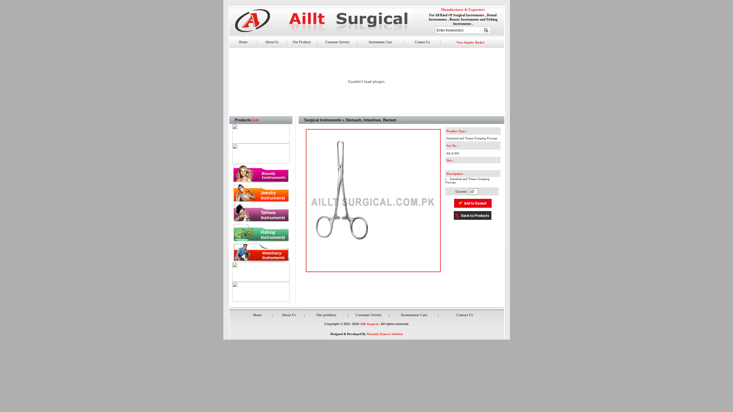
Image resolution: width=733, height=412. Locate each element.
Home (243, 42)
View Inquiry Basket (470, 42)
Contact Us (422, 42)
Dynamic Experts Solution (385, 334)
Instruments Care (380, 42)
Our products (326, 315)
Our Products (302, 42)
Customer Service (337, 42)
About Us (272, 42)
